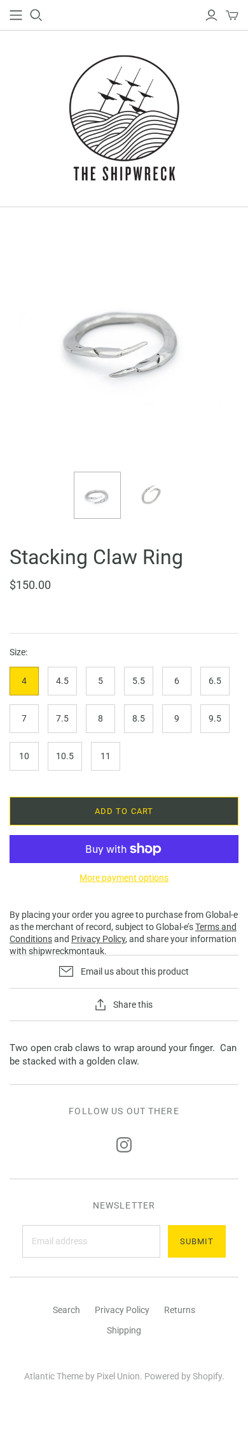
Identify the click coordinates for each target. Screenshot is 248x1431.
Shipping (124, 1330)
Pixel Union (118, 1376)
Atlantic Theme (53, 1376)
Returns (179, 1310)
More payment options (124, 878)
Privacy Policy (122, 1310)
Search (66, 1310)
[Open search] (36, 15)
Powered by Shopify (183, 1376)
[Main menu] (16, 15)
